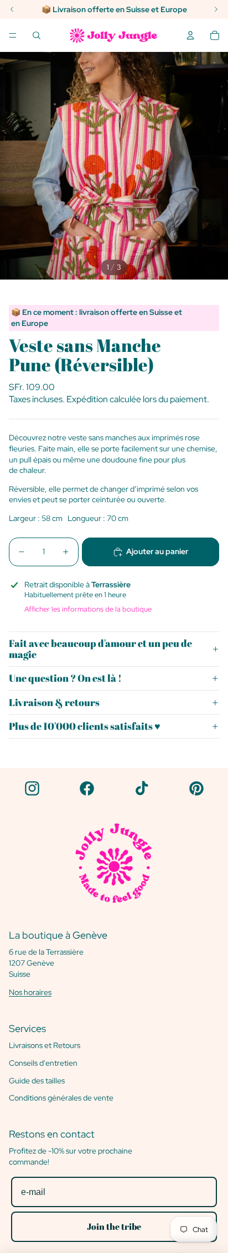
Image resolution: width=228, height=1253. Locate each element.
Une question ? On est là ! (65, 678)
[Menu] (12, 35)
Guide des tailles (37, 1081)
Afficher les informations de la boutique (88, 609)
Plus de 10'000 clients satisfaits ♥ (84, 726)
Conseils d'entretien (43, 1063)
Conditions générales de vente (61, 1098)
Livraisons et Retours (44, 1045)
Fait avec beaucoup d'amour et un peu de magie (100, 648)
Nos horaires (30, 992)
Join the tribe (114, 1226)
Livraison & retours (54, 702)
